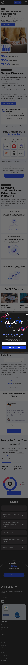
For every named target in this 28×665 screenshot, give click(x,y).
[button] (14, 349)
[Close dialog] (27, 314)
